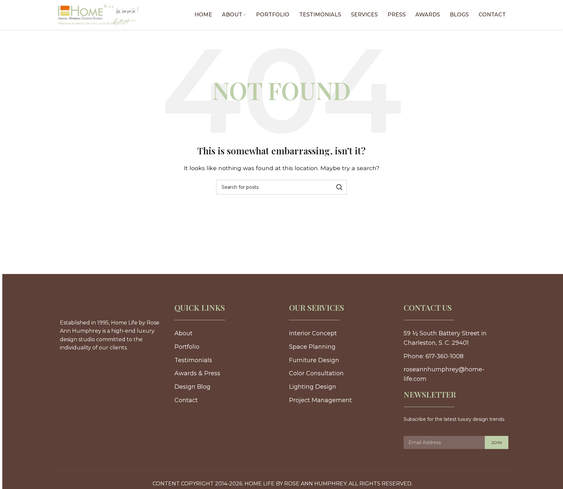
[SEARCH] (339, 187)
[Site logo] (98, 14)
